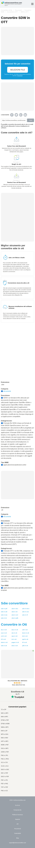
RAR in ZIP (4, 730)
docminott (25, 633)
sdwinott (14, 611)
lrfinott (24, 642)
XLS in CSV (4, 762)
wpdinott (25, 639)
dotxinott (15, 645)
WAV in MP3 (4, 713)
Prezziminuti (17, 828)
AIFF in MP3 (4, 741)
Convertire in (14, 624)
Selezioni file (17, 70)
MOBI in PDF (5, 745)
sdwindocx (25, 608)
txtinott (14, 639)
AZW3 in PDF (5, 752)
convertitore (14, 603)
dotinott (25, 636)
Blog (17, 838)
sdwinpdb (15, 618)
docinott (4, 629)
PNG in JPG (4, 755)
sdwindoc (15, 608)
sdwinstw (4, 615)
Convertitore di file (6, 10)
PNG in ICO (4, 790)
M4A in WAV (4, 738)
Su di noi (17, 805)
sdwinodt (4, 611)
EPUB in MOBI (5, 723)
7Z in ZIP (3, 709)
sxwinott (4, 633)
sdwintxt (4, 618)
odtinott (25, 629)
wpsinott (14, 636)
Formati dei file (17, 810)
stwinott (14, 633)
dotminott (4, 642)
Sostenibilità (17, 833)
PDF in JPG (4, 780)
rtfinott (3, 639)
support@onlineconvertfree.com (17, 842)
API (17, 824)
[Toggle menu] (32, 4)
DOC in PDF (4, 773)
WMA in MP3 (4, 727)
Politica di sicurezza (17, 814)
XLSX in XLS (4, 766)
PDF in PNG (4, 783)
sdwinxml (15, 615)
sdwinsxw (25, 611)
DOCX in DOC (5, 769)
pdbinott (25, 645)
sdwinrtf (25, 615)
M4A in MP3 (4, 716)
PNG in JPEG (5, 759)
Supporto (17, 819)
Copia (30, 120)
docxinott (15, 629)
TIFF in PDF (4, 787)
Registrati (19, 75)
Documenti (18, 10)
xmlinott (4, 636)
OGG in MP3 (4, 748)
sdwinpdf (4, 608)
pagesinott (15, 642)
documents (7, 391)
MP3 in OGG (4, 734)
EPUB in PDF (5, 720)
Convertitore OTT (12, 12)
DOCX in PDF (5, 776)
